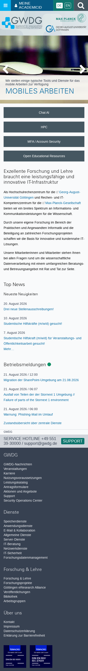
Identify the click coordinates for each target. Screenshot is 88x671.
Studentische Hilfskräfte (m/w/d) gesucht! (33, 323)
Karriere (9, 473)
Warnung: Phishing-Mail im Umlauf (28, 414)
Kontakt (9, 622)
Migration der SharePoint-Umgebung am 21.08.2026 (41, 380)
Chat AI (44, 112)
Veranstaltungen (15, 469)
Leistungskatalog (16, 482)
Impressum (12, 626)
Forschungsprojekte (18, 583)
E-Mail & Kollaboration (19, 530)
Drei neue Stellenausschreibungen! (29, 309)
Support (73, 441)
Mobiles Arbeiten (39, 92)
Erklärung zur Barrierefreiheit (24, 635)
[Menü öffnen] (5, 5)
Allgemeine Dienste (17, 535)
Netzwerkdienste (15, 548)
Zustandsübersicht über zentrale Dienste (33, 423)
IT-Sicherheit (13, 553)
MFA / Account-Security (44, 141)
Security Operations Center (23, 500)
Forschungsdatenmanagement (26, 557)
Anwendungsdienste (18, 526)
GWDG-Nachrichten (18, 464)
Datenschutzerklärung (19, 631)
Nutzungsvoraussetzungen (23, 478)
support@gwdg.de (40, 443)
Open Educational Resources (44, 156)
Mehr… (9, 349)
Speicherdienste (15, 521)
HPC (44, 127)
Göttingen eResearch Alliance (25, 587)
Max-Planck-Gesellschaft (63, 203)
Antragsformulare (16, 487)
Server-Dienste (14, 539)
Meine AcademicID (30, 5)
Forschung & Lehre (17, 578)
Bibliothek (10, 596)
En (68, 5)
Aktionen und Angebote (20, 491)
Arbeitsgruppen (14, 601)
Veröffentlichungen (17, 592)
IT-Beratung (12, 544)
